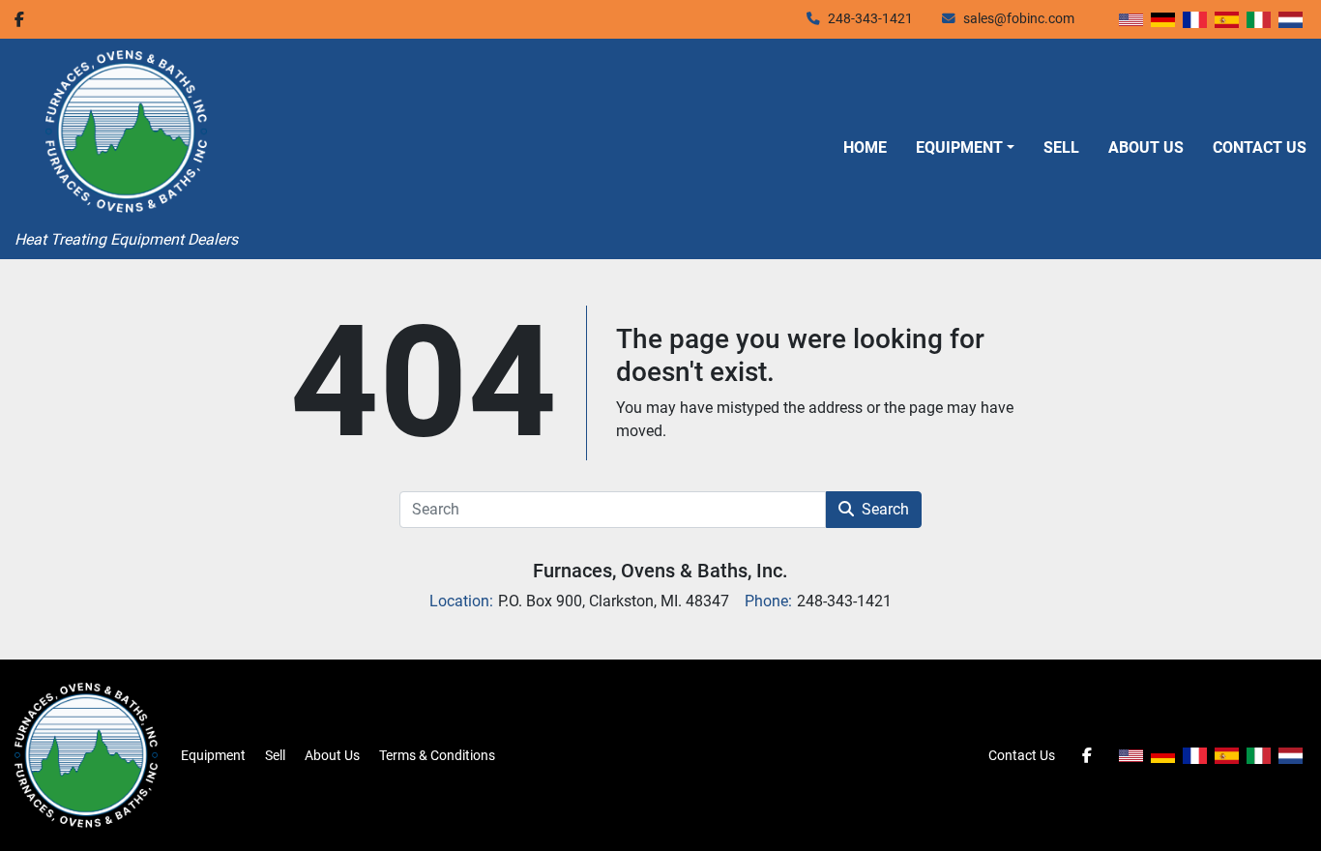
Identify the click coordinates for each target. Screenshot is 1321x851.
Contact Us (1259, 147)
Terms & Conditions (437, 755)
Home (865, 147)
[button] (965, 148)
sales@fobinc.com (1018, 18)
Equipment (959, 147)
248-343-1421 (870, 18)
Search (885, 509)
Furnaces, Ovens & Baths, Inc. (660, 570)
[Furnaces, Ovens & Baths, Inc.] (86, 754)
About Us (1146, 147)
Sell (1061, 147)
